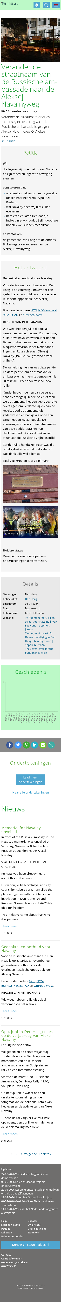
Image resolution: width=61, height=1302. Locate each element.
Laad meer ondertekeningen (30, 779)
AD (16, 315)
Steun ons (34, 1232)
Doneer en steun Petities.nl (30, 1245)
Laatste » (45, 1154)
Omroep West (32, 315)
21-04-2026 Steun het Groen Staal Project (26, 1197)
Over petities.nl (37, 1228)
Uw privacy (34, 1224)
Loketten (6, 1232)
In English (8, 141)
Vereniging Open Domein (30, 1288)
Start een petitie (10, 1224)
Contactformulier (11, 1258)
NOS (34, 310)
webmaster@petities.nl (14, 1262)
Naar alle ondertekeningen (30, 792)
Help (4, 1220)
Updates (32, 1220)
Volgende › (31, 1154)
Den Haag (31, 599)
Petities (5, 1228)
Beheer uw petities (12, 1236)
